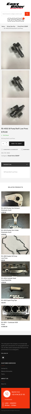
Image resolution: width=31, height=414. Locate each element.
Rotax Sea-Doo (11, 26)
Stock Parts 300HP (23, 26)
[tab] (15, 164)
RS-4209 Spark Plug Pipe (9, 300)
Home (3, 26)
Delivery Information (6, 371)
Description (7, 164)
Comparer (26, 149)
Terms (3, 374)
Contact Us (4, 368)
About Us (3, 384)
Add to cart (16, 143)
